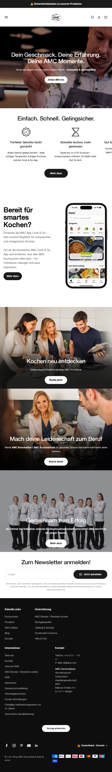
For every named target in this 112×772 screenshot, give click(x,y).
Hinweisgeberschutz (15, 693)
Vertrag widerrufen (56, 728)
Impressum (10, 682)
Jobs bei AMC (12, 666)
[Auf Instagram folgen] (14, 746)
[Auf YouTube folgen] (29, 746)
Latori (7, 760)
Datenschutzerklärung (16, 688)
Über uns (9, 655)
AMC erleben (11, 627)
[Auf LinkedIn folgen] (36, 746)
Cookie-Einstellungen (16, 699)
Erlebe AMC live (56, 80)
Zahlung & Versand (44, 627)
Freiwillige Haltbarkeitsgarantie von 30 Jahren (23, 706)
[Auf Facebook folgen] (7, 746)
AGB (7, 677)
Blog (7, 633)
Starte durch (56, 461)
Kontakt (9, 638)
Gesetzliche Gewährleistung (19, 714)
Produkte (9, 622)
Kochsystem (11, 616)
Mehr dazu (56, 173)
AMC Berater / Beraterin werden (21, 671)
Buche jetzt (55, 380)
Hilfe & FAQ (41, 638)
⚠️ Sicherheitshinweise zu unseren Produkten (56, 3)
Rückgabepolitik (43, 622)
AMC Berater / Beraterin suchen (51, 616)
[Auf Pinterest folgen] (21, 746)
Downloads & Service (46, 633)
